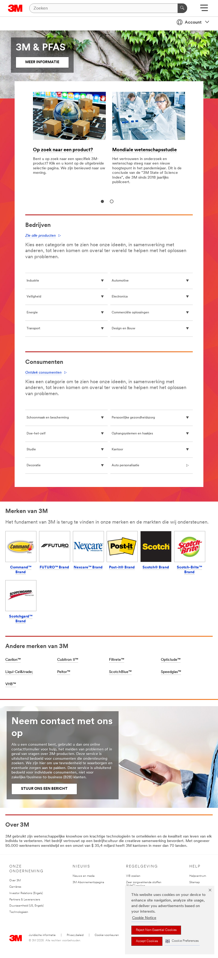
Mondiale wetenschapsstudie (144, 150)
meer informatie (42, 62)
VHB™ (10, 684)
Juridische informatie (42, 935)
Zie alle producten (40, 236)
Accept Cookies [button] (147, 941)
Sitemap (194, 882)
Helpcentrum (197, 876)
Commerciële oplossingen (130, 312)
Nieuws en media (84, 876)
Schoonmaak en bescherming (48, 417)
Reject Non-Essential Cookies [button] (156, 930)
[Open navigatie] (204, 10)
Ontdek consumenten (43, 373)
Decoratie (34, 465)
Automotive (120, 280)
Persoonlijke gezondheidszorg (133, 417)
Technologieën (18, 912)
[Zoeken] (182, 8)
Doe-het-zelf (36, 433)
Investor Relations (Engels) (26, 893)
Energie (32, 312)
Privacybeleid (75, 935)
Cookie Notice (144, 918)
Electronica (120, 296)
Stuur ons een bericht (44, 789)
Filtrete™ (116, 660)
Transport (33, 328)
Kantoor (117, 449)
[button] (182, 941)
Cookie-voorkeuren (107, 935)
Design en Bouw (123, 328)
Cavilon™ (13, 660)
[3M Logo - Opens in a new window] (15, 8)
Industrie (33, 280)
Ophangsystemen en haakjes (132, 433)
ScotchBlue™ (120, 672)
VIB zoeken (133, 876)
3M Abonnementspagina (88, 882)
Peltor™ (63, 672)
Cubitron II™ (67, 660)
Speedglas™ (171, 672)
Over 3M (15, 880)
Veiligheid (34, 296)
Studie (31, 449)
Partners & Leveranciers (24, 899)
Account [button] (193, 22)
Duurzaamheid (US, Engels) (26, 905)
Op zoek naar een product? (63, 150)
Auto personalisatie (125, 465)
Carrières (15, 887)
